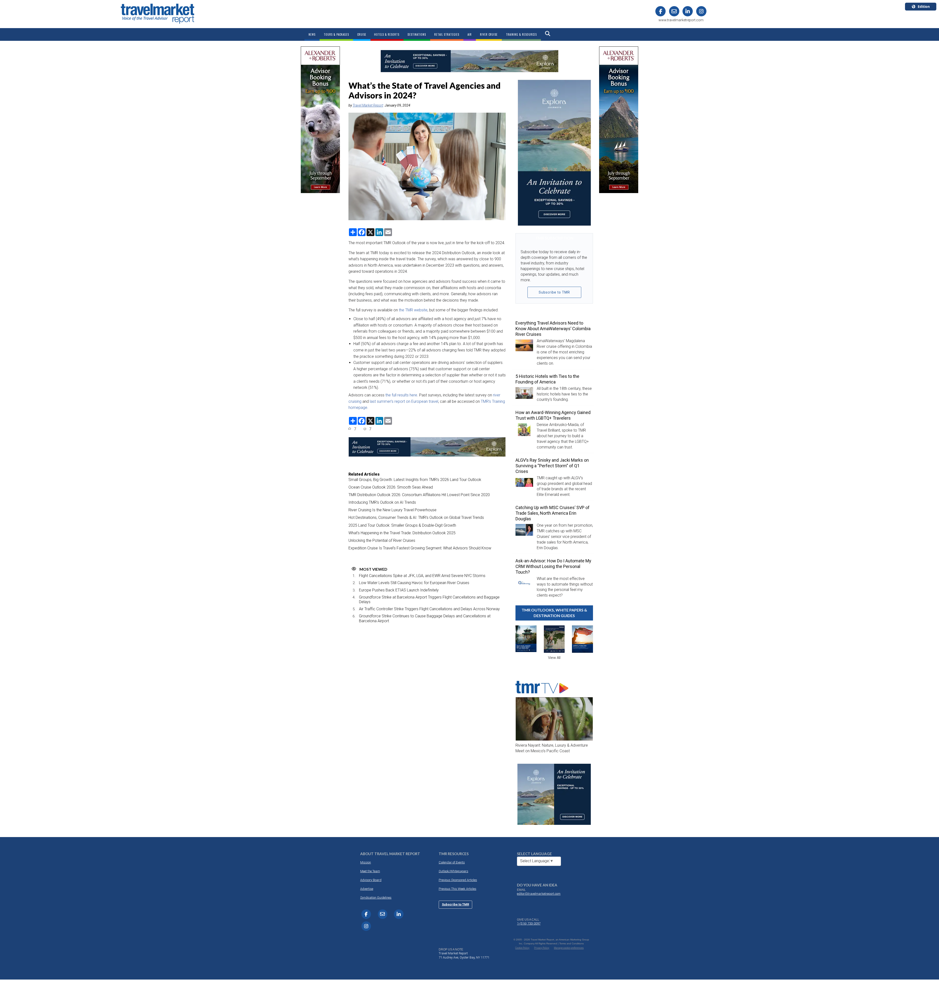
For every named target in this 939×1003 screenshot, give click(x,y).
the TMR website (413, 310)
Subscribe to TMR (554, 292)
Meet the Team (370, 871)
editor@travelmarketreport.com (538, 893)
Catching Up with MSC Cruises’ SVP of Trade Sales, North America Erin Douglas (552, 513)
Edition (924, 6)
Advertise (366, 889)
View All (554, 657)
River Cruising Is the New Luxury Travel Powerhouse (392, 510)
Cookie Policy (522, 948)
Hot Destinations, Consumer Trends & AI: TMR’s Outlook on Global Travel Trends (416, 517)
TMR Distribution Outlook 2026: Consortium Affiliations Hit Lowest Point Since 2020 (419, 494)
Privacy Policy (541, 948)
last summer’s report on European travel (404, 401)
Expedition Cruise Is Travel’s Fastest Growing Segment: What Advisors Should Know (419, 548)
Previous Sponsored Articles (458, 880)
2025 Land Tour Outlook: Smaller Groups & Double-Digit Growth (402, 525)
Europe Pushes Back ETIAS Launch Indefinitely (399, 590)
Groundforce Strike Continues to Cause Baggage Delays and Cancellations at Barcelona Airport (425, 618)
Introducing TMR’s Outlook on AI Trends (382, 502)
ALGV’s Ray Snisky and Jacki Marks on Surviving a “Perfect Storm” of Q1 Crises (552, 466)
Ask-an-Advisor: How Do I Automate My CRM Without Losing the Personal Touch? (553, 566)
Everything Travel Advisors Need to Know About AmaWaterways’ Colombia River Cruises (553, 328)
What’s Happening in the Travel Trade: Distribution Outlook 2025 (402, 533)
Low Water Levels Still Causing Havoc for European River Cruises (414, 582)
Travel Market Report (368, 105)
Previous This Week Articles (457, 889)
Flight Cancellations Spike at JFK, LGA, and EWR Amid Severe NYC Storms (422, 575)
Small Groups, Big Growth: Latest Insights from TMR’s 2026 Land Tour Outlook (414, 479)
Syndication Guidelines (375, 897)
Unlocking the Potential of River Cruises (381, 540)
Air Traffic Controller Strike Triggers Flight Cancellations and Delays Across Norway (429, 609)
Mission (365, 862)
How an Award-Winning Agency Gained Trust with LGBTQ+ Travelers (553, 415)
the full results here (401, 395)
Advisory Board (370, 880)
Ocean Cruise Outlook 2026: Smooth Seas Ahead (390, 487)
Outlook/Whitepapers (453, 871)
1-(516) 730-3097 (528, 923)
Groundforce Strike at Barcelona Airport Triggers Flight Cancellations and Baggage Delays (429, 599)
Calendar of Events (452, 862)
